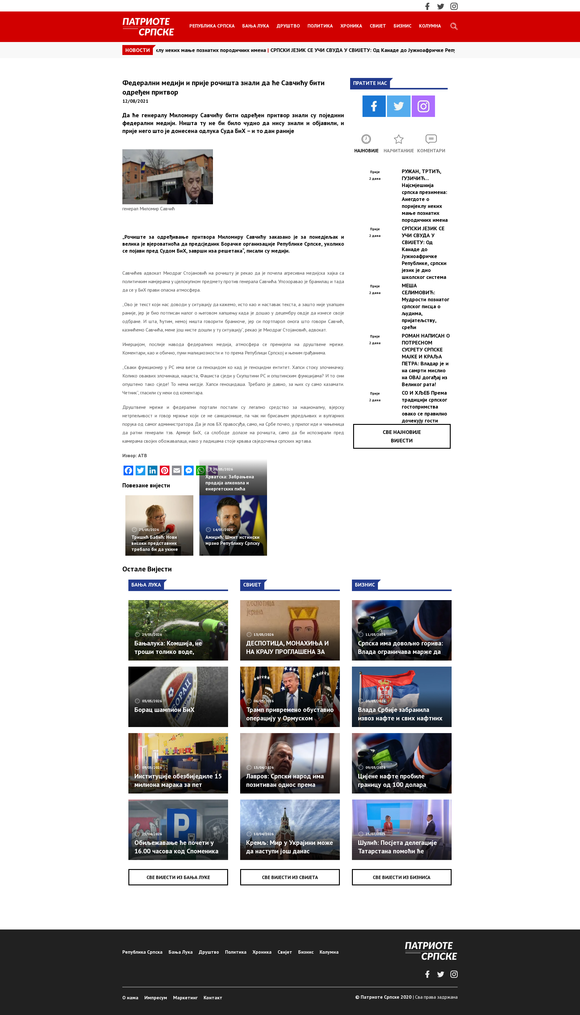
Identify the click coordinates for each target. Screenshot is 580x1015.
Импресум (155, 997)
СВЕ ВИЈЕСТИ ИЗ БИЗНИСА (401, 877)
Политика (320, 26)
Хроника (351, 26)
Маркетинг (185, 997)
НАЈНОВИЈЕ (366, 150)
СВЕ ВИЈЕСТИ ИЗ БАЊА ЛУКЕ (178, 877)
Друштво (288, 26)
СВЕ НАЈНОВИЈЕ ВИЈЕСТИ (402, 436)
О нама (130, 997)
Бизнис (402, 26)
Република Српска (212, 26)
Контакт (213, 997)
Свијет (378, 26)
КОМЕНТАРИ (431, 150)
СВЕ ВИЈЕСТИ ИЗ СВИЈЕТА (290, 877)
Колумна (430, 26)
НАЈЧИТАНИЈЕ (399, 150)
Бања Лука (255, 26)
